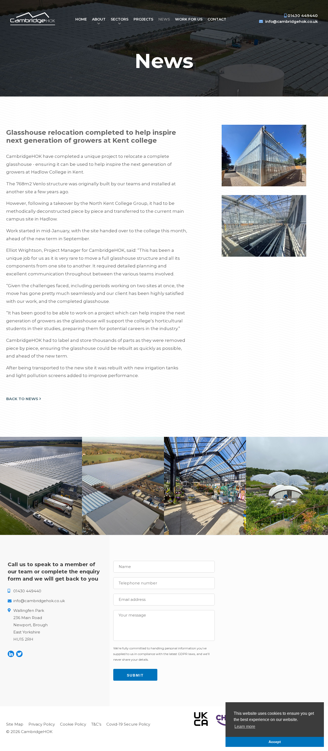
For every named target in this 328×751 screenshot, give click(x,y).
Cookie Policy (73, 724)
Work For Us (188, 19)
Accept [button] (275, 742)
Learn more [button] (244, 726)
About (99, 19)
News (164, 19)
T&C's (96, 724)
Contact (217, 19)
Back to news (22, 398)
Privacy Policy (41, 724)
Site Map (14, 724)
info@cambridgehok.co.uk (291, 21)
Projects (143, 19)
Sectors (119, 19)
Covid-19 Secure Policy (128, 724)
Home (81, 19)
